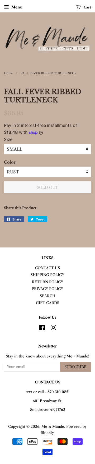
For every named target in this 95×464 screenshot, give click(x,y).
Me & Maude (52, 426)
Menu (16, 7)
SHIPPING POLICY (47, 275)
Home (8, 73)
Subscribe (75, 366)
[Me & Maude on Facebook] (42, 329)
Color (10, 162)
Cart (87, 7)
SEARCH (47, 296)
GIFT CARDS (47, 303)
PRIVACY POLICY (47, 289)
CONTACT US (47, 268)
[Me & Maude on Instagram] (53, 329)
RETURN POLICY (47, 282)
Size (8, 139)
